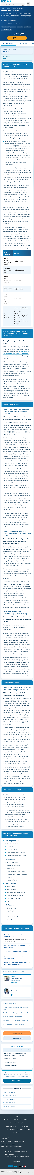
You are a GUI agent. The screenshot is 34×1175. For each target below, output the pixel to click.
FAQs (21, 1129)
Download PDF (18, 1038)
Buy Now (18, 38)
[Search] (23, 6)
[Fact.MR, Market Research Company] (6, 1)
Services (16, 1119)
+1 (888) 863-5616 (10, 1102)
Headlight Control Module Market (12, 1016)
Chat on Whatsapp (10, 1092)
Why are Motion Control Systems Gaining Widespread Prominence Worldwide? (15, 1054)
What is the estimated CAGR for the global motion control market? (15, 952)
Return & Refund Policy (11, 1126)
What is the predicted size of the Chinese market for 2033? (15, 957)
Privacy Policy (25, 1126)
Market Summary (8, 43)
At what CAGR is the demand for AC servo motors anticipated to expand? (15, 963)
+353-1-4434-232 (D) (11, 1099)
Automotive (8, 8)
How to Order (10, 1123)
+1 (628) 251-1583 (10, 1095)
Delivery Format (22, 1123)
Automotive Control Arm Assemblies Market (15, 1020)
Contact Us (25, 1119)
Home (2, 8)
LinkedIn (14, 982)
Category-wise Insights (10, 1062)
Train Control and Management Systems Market (17, 1013)
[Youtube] (25, 1166)
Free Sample (18, 1033)
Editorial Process (16, 1080)
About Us (6, 1119)
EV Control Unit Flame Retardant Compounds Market (16, 1008)
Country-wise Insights (10, 1058)
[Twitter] (20, 1166)
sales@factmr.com (10, 1106)
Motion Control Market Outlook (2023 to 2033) (16, 1050)
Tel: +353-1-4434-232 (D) (11, 1156)
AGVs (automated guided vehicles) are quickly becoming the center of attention (16, 354)
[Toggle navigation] (28, 4)
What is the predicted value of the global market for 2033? (15, 946)
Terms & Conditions (10, 1129)
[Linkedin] (22, 1166)
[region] (17, 288)
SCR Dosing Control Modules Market (13, 1024)
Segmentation (22, 43)
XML (29, 1129)
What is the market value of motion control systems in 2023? (16, 935)
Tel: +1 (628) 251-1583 (6, 1146)
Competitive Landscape (10, 1065)
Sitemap (18, 1132)
